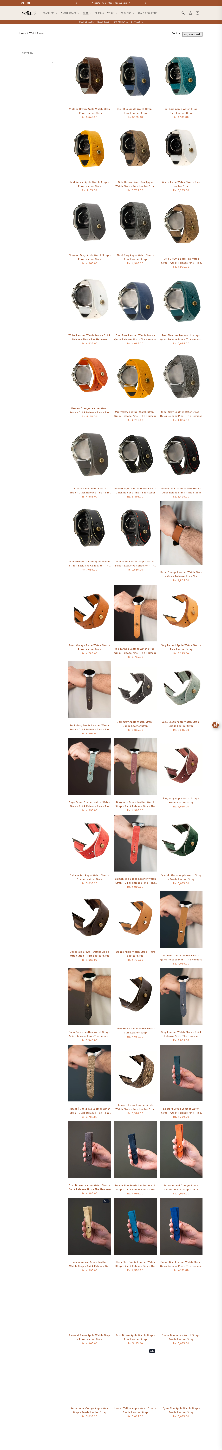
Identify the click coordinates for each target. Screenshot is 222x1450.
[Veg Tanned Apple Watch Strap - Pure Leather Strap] (181, 613)
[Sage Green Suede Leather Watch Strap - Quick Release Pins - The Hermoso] (89, 768)
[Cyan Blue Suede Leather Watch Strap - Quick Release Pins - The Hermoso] (135, 1228)
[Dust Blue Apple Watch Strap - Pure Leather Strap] (135, 77)
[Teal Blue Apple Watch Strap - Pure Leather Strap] (181, 77)
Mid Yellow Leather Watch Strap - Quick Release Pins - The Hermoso (135, 414)
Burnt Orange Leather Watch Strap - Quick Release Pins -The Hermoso (181, 574)
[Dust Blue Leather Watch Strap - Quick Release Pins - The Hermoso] (135, 301)
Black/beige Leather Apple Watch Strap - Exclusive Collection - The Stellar (89, 564)
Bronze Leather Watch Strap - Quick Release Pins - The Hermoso (181, 957)
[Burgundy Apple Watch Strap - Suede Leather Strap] (181, 766)
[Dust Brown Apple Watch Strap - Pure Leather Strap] (135, 1303)
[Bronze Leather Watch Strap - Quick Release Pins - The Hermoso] (181, 921)
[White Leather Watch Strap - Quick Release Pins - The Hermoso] (89, 301)
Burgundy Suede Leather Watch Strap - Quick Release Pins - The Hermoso (135, 804)
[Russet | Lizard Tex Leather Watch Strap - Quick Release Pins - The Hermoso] (89, 1075)
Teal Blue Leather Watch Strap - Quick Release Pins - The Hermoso (181, 337)
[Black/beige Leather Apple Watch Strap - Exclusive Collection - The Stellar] (89, 529)
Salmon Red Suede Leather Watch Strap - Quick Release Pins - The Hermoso (135, 881)
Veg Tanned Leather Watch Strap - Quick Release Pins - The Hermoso (135, 650)
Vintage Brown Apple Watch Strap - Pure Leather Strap (89, 111)
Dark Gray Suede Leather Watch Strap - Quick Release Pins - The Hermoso (90, 727)
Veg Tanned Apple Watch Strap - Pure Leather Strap (181, 647)
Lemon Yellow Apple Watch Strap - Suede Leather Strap (135, 1410)
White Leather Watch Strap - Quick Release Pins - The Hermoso (89, 337)
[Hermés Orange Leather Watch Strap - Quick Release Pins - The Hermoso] (89, 376)
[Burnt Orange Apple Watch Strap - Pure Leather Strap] (89, 613)
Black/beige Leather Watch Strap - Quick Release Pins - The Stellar (135, 490)
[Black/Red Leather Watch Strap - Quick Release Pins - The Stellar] (181, 454)
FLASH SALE (103, 21)
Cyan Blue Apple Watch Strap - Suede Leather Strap (181, 1410)
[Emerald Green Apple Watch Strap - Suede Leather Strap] (181, 843)
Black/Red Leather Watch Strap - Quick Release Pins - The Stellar (181, 490)
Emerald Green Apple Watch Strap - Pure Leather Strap (89, 1337)
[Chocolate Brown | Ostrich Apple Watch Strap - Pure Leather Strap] (89, 919)
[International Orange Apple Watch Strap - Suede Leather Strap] (89, 1376)
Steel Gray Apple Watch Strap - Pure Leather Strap (135, 257)
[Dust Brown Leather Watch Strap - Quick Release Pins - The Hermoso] (89, 1151)
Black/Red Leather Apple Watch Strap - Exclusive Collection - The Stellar (135, 564)
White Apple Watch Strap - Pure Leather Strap (181, 184)
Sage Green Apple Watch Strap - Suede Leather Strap (181, 723)
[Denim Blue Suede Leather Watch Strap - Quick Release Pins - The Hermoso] (135, 1151)
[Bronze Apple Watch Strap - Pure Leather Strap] (135, 919)
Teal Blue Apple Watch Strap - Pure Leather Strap (181, 111)
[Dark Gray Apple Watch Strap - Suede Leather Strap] (135, 689)
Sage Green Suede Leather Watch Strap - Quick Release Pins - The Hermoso (89, 804)
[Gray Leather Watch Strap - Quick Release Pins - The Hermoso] (181, 998)
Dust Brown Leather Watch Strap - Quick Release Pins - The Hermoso (89, 1187)
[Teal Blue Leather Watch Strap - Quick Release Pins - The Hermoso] (181, 301)
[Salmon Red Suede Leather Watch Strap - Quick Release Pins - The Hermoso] (135, 845)
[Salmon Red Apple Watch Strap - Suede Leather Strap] (89, 843)
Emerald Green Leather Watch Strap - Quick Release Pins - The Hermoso (181, 1111)
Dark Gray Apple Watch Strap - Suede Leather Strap (135, 723)
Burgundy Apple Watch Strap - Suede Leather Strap (181, 800)
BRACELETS (137, 21)
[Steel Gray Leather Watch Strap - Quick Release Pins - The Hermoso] (181, 378)
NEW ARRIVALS (120, 21)
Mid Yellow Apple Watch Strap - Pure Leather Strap (89, 184)
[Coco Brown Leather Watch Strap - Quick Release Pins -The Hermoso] (89, 998)
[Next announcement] (145, 3)
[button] (50, 13)
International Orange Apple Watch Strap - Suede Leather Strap (89, 1410)
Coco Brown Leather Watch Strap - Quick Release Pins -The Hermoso (90, 1034)
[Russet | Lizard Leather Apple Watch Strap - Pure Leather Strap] (135, 1073)
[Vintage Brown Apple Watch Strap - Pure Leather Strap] (89, 77)
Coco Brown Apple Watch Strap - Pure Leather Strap (135, 1030)
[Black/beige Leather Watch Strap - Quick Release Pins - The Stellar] (135, 454)
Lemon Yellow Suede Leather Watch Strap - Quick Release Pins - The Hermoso (89, 1264)
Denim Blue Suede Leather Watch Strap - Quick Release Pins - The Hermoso (135, 1188)
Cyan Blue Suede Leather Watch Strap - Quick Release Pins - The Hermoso (135, 1264)
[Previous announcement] (76, 3)
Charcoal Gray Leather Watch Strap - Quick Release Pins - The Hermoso (90, 491)
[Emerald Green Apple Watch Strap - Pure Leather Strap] (89, 1303)
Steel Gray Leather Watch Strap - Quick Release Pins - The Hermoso (181, 414)
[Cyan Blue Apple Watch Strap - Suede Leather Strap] (181, 1376)
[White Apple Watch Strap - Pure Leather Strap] (181, 150)
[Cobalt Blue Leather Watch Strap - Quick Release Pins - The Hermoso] (181, 1228)
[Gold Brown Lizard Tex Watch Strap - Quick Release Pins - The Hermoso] (181, 225)
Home (23, 33)
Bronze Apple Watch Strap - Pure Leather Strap (135, 953)
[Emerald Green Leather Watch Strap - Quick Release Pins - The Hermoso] (181, 1075)
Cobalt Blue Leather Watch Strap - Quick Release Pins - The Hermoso (181, 1264)
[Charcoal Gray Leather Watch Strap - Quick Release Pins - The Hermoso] (89, 454)
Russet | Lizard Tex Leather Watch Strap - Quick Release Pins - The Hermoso (89, 1111)
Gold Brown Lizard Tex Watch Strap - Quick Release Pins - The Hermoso (181, 261)
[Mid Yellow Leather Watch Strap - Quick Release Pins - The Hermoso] (135, 378)
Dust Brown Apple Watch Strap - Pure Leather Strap (135, 1337)
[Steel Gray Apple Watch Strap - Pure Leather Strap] (135, 223)
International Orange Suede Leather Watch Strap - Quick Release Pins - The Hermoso (181, 1188)
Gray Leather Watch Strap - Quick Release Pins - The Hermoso (181, 1034)
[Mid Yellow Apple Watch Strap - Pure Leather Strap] (89, 150)
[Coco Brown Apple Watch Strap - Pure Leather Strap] (135, 996)
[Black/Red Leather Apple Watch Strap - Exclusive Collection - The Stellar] (135, 529)
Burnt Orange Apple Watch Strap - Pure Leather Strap (89, 647)
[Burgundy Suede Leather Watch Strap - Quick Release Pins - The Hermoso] (135, 768)
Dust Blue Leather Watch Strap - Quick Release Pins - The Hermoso (135, 337)
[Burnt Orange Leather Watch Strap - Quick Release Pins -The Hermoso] (181, 534)
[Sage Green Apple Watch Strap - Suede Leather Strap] (181, 689)
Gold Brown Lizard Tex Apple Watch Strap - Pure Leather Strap (135, 184)
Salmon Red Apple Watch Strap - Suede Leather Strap (89, 877)
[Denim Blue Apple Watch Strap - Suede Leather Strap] (181, 1303)
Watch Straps (36, 33)
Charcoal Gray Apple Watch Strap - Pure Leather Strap (89, 257)
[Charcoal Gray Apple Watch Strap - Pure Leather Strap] (89, 223)
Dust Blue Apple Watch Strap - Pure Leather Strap (135, 111)
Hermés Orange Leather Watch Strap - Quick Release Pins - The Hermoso (90, 410)
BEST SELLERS (86, 21)
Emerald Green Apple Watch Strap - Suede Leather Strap (181, 877)
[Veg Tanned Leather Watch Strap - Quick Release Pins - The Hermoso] (135, 615)
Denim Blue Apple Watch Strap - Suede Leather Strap (181, 1337)
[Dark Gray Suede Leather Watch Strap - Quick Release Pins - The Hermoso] (89, 691)
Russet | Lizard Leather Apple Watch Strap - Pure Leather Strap (135, 1107)
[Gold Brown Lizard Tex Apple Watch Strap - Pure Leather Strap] (135, 150)
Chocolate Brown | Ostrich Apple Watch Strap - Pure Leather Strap (90, 953)
